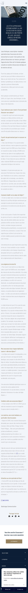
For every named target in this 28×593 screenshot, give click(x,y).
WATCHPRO (6, 500)
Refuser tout (7, 589)
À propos (4, 559)
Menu (26, 3)
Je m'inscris (14, 541)
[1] (17, 453)
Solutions (5, 553)
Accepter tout (20, 589)
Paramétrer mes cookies (9, 584)
